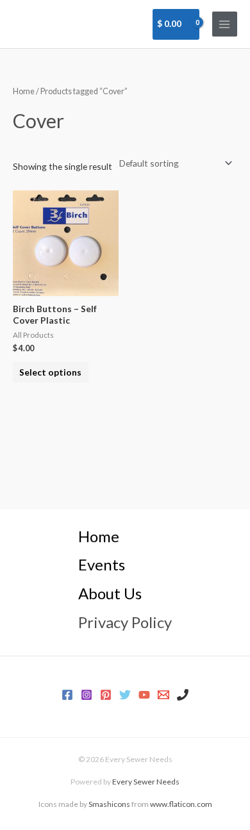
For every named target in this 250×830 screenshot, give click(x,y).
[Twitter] (125, 695)
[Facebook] (67, 695)
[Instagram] (86, 695)
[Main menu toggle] (224, 24)
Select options (50, 372)
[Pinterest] (106, 695)
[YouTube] (144, 695)
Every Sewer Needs (145, 781)
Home (24, 91)
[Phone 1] (182, 695)
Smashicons (109, 804)
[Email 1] (163, 695)
